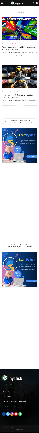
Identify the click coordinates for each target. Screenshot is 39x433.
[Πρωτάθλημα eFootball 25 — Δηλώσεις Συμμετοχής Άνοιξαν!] (19, 28)
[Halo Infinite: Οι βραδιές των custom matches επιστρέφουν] (19, 76)
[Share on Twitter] (21, 56)
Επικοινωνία (6, 391)
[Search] (33, 3)
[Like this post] (17, 56)
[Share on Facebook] (19, 56)
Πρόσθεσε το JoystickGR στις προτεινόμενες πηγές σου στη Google (20, 245)
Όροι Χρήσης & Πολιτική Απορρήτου (14, 401)
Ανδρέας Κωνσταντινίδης (17, 52)
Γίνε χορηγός (6, 396)
